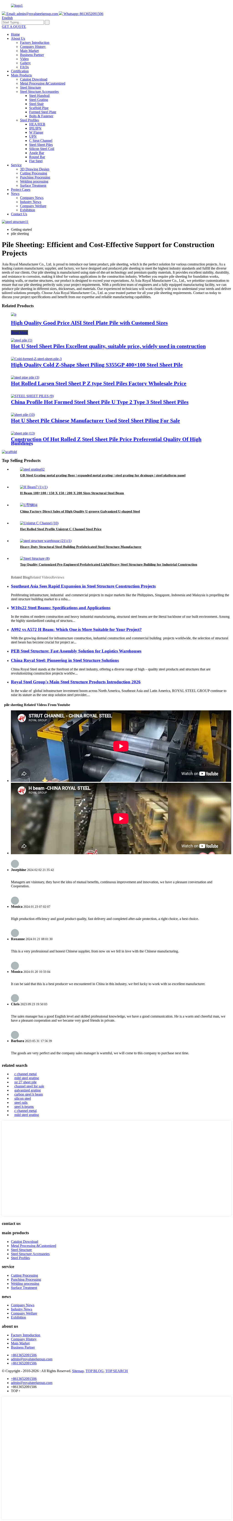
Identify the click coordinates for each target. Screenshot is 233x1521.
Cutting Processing (33, 173)
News (15, 194)
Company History (33, 47)
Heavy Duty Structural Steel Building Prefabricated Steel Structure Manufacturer (81, 547)
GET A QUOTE (14, 27)
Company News (31, 198)
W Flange (36, 132)
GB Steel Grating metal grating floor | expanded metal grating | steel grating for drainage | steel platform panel (102, 475)
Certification (20, 71)
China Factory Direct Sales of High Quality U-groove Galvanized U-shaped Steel (80, 511)
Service (16, 165)
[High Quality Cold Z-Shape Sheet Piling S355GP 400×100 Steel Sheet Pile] (36, 359)
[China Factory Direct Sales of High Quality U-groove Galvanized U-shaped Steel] (28, 505)
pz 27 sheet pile (25, 1082)
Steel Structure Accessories (39, 91)
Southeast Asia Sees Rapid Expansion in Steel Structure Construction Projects (83, 586)
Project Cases (20, 189)
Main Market (29, 51)
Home (15, 34)
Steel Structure (30, 87)
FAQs (24, 67)
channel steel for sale (29, 1086)
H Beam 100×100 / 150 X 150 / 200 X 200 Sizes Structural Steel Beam (72, 493)
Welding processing (34, 181)
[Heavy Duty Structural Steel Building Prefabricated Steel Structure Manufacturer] (45, 541)
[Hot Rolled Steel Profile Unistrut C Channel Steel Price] (39, 523)
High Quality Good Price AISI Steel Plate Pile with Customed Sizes (89, 323)
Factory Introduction (34, 42)
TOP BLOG (95, 1371)
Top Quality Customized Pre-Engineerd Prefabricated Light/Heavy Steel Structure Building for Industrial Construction (108, 564)
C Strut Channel (40, 140)
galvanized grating (27, 1090)
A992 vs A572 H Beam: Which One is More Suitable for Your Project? (76, 629)
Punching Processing (35, 177)
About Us (18, 38)
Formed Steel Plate (42, 112)
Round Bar (37, 157)
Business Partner (32, 55)
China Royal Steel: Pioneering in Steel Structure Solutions (65, 660)
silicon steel (22, 1098)
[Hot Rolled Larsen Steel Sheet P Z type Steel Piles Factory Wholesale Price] (25, 377)
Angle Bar (36, 153)
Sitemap (78, 1371)
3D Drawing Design (34, 169)
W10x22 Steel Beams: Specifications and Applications (60, 607)
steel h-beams (24, 1107)
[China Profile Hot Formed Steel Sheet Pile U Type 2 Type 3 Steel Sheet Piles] (32, 396)
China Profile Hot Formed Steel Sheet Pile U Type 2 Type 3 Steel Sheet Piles (99, 402)
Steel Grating (38, 100)
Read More (19, 332)
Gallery (25, 63)
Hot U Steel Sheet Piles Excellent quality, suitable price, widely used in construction (108, 346)
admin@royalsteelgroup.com (31, 1359)
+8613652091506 (24, 1355)
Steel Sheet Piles (41, 145)
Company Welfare (33, 206)
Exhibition (27, 210)
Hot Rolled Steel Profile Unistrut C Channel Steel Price (60, 529)
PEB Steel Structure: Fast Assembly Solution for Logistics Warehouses (76, 651)
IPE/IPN (35, 128)
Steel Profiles (29, 120)
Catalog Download (33, 79)
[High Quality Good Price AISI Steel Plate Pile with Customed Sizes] (13, 314)
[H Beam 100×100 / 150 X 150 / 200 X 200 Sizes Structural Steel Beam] (34, 487)
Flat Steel (36, 161)
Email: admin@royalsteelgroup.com (31, 14)
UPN (33, 136)
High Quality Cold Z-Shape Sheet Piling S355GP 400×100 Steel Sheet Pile (97, 365)
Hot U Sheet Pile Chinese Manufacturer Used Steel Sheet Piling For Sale (95, 421)
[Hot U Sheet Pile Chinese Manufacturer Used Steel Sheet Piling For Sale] (23, 415)
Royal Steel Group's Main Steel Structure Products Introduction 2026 (76, 682)
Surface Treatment (33, 185)
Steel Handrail (39, 96)
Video (24, 59)
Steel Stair (36, 104)
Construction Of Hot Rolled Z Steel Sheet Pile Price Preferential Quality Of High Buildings (106, 441)
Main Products (21, 75)
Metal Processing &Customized (42, 83)
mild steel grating (26, 1078)
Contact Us (19, 214)
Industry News (30, 202)
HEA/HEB (37, 124)
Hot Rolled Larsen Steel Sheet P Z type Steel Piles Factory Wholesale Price (98, 383)
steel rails (21, 1102)
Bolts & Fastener (41, 116)
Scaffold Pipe (38, 108)
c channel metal (25, 1074)
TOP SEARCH (116, 1371)
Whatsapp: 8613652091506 (83, 14)
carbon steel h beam (28, 1094)
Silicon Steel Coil (41, 149)
